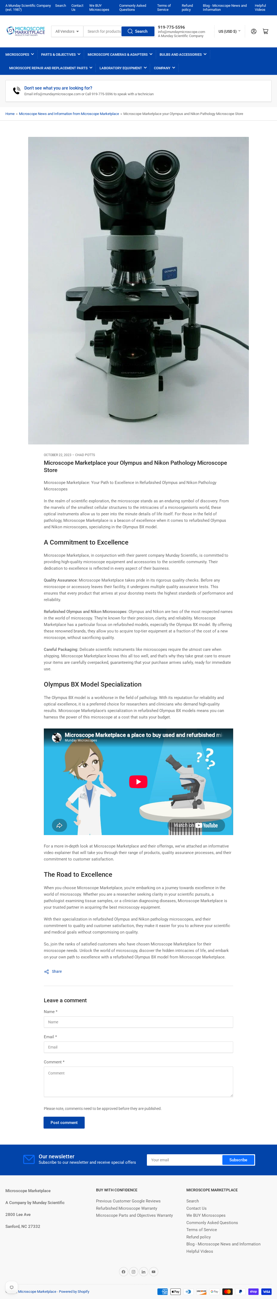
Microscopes (17, 54)
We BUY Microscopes (99, 8)
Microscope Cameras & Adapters (118, 54)
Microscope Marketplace (37, 1292)
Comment (54, 1062)
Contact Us (196, 1208)
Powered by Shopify (74, 1292)
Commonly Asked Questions (132, 8)
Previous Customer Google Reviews (128, 1201)
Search (60, 6)
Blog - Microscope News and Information (223, 1244)
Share (57, 971)
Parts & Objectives (58, 54)
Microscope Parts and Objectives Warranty (134, 1215)
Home (10, 114)
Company (162, 68)
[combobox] (119, 31)
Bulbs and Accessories (181, 54)
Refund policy (187, 8)
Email (50, 1036)
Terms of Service (164, 8)
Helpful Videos (260, 8)
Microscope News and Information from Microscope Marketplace (69, 114)
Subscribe (238, 1160)
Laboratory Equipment (121, 68)
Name (50, 1011)
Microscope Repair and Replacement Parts (48, 68)
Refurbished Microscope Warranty (126, 1208)
